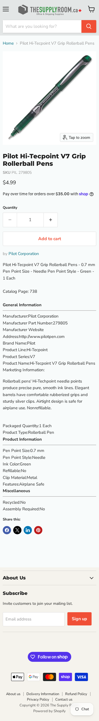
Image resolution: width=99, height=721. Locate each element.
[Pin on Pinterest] (38, 530)
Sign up (79, 619)
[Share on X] (17, 530)
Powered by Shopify (49, 711)
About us (13, 694)
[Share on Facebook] (7, 530)
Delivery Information (42, 694)
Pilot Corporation (24, 253)
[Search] (88, 26)
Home (8, 43)
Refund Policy (76, 694)
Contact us (63, 699)
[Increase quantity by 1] (51, 220)
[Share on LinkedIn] (28, 530)
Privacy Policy (38, 699)
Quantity (10, 208)
